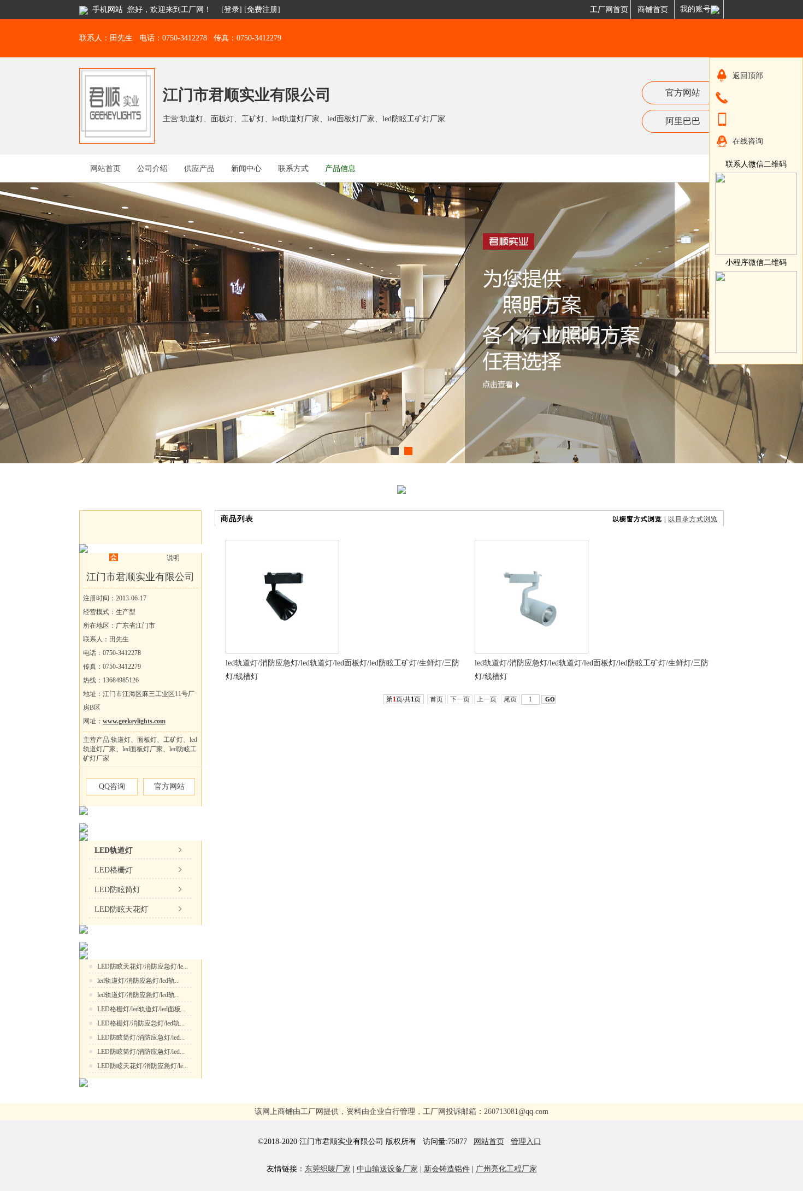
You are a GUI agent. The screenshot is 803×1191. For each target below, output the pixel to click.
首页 (436, 699)
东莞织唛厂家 (328, 1169)
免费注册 (262, 9)
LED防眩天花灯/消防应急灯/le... (142, 966)
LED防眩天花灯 (121, 909)
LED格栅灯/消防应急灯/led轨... (141, 1023)
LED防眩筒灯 (117, 890)
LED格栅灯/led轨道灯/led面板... (141, 1009)
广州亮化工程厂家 (506, 1169)
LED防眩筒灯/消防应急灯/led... (141, 1037)
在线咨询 (748, 141)
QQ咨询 (112, 786)
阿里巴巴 (682, 121)
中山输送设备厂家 (387, 1169)
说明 (173, 558)
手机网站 (107, 9)
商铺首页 (652, 9)
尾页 (510, 699)
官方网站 (682, 92)
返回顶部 (748, 76)
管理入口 (526, 1141)
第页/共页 (403, 699)
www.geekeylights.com (134, 721)
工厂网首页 (609, 9)
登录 (231, 9)
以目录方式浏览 (693, 519)
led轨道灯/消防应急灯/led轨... (138, 980)
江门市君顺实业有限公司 (247, 94)
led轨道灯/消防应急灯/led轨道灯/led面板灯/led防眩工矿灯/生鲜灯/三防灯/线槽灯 (342, 670)
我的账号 (695, 9)
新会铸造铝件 (447, 1169)
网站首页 (489, 1141)
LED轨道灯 (114, 850)
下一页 (459, 699)
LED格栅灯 (114, 870)
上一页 (486, 699)
